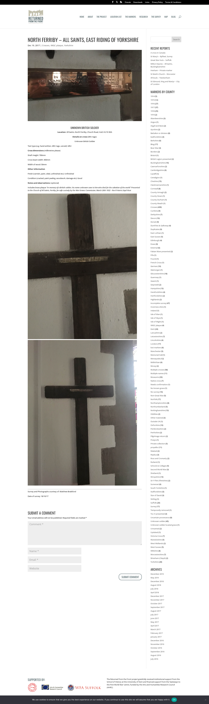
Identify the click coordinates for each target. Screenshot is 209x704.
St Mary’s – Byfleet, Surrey (161, 56)
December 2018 (157, 581)
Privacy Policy (157, 2)
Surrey (153, 506)
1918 (153, 111)
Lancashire (155, 332)
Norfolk (154, 399)
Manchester (156, 351)
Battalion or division (159, 133)
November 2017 (157, 600)
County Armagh (157, 192)
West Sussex (156, 547)
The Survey (156, 17)
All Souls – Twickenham (160, 77)
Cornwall (154, 188)
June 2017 (155, 618)
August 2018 (156, 585)
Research (143, 17)
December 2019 (157, 574)
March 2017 (155, 629)
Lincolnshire (156, 340)
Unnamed (155, 528)
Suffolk (154, 502)
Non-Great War (157, 395)
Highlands (155, 299)
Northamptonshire (159, 403)
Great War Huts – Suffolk (161, 60)
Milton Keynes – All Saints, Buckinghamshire (161, 65)
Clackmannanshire (158, 185)
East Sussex (155, 236)
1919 (153, 114)
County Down (156, 196)
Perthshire (155, 432)
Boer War (154, 148)
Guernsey (155, 277)
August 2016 (156, 655)
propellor (154, 447)
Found (153, 259)
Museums (155, 377)
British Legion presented (161, 159)
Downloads (137, 2)
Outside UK (155, 421)
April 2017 (155, 625)
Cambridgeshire (157, 170)
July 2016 (154, 659)
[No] (205, 699)
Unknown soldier (158, 521)
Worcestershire (157, 554)
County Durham (157, 199)
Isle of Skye (155, 318)
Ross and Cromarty (159, 458)
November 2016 (157, 644)
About (90, 17)
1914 (153, 96)
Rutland (154, 462)
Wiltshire (154, 550)
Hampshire (155, 288)
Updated (154, 532)
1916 (153, 103)
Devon (153, 218)
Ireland (154, 310)
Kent (153, 329)
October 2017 (156, 603)
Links (147, 2)
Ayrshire (154, 129)
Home (82, 17)
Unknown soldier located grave (164, 525)
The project (102, 17)
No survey (155, 392)
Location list (116, 17)
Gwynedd (155, 284)
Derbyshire (155, 214)
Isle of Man (155, 314)
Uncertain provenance (160, 517)
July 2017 (154, 614)
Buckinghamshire (158, 162)
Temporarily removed (160, 510)
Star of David (156, 495)
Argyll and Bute (157, 126)
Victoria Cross (156, 536)
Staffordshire (156, 491)
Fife (152, 255)
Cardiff (153, 174)
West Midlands (157, 543)
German (154, 266)
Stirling (153, 499)
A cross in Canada (158, 52)
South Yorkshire (157, 488)
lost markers (156, 347)
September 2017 (157, 607)
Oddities (154, 414)
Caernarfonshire (157, 166)
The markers (130, 17)
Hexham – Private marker (161, 70)
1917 (153, 107)
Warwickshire (156, 539)
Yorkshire (68, 45)
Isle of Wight (156, 321)
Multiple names (157, 373)
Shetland (154, 473)
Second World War (158, 469)
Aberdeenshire (157, 118)
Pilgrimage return (158, 436)
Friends (128, 2)
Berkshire (155, 140)
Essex (153, 244)
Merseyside (155, 358)
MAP (166, 17)
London (154, 344)
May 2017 (155, 622)
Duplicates (155, 229)
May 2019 (155, 577)
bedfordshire (156, 137)
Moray (153, 366)
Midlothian (155, 362)
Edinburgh (155, 240)
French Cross (156, 262)
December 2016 (157, 640)
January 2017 (156, 636)
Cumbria (154, 211)
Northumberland (158, 406)
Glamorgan (155, 270)
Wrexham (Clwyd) (158, 558)
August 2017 (156, 611)
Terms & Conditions (173, 2)
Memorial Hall (156, 355)
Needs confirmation (159, 384)
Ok (174, 699)
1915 (153, 100)
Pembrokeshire (157, 429)
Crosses (45, 45)
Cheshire (154, 181)
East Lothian (156, 233)
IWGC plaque (57, 45)
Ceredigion (155, 177)
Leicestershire (156, 336)
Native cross (156, 381)
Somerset (155, 484)
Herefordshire (157, 292)
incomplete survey (158, 303)
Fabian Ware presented (160, 251)
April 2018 (155, 592)
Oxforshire (155, 425)
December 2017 (157, 596)
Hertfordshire (156, 296)
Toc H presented (157, 514)
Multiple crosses (157, 369)
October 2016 (156, 648)
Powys (153, 440)
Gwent (153, 281)
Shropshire (155, 477)
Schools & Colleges (158, 466)
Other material (157, 417)
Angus (153, 122)
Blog (173, 17)
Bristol (153, 155)
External (154, 247)
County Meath (157, 203)
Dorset (153, 222)
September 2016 (157, 651)
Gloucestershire (157, 273)
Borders (154, 151)
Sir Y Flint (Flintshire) (159, 480)
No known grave (157, 388)
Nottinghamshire (158, 410)
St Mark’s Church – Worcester (163, 74)
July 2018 (154, 588)
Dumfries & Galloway (159, 225)
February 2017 (157, 633)
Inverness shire (157, 307)
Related (154, 451)
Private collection (158, 443)
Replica (154, 454)
